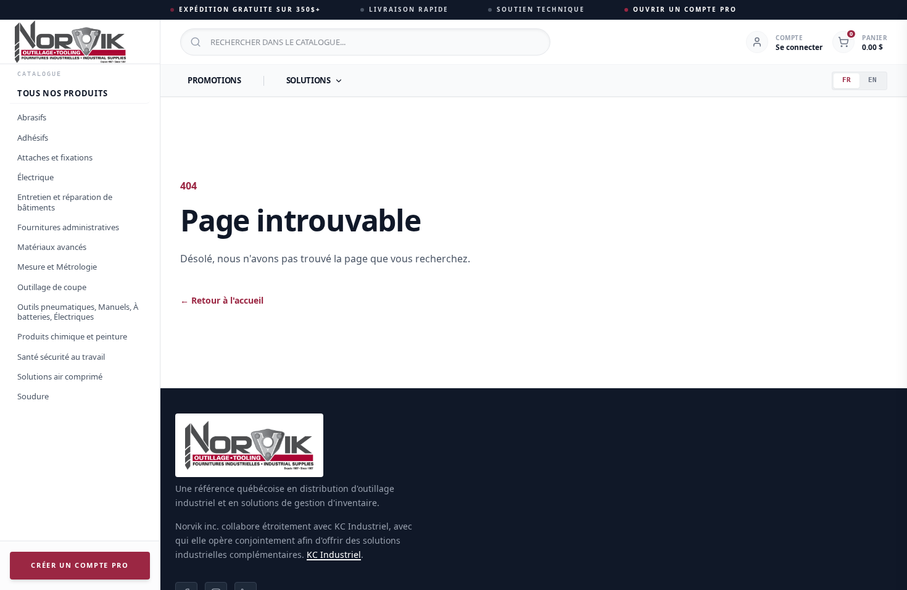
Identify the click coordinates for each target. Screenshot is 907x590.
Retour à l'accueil (221, 300)
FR (846, 80)
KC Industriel (334, 554)
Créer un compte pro (79, 565)
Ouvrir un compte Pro (685, 9)
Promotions (214, 80)
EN (872, 80)
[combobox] (365, 42)
